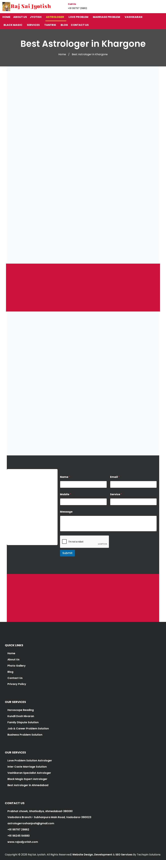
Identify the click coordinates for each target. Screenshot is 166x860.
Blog (10, 672)
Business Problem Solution (24, 735)
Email (115, 476)
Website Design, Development (92, 854)
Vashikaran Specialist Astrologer (29, 773)
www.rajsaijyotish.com (22, 842)
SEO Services (123, 854)
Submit (67, 553)
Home (62, 54)
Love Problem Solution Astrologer (29, 760)
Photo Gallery (16, 666)
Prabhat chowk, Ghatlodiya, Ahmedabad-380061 (40, 811)
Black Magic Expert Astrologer (27, 779)
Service (116, 494)
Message (66, 511)
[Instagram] (156, 6)
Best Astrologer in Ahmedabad (27, 785)
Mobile (65, 494)
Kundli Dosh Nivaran (20, 716)
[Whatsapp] (162, 6)
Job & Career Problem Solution (28, 728)
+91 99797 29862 (20, 537)
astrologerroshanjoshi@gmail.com (30, 823)
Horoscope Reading (20, 710)
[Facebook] (150, 6)
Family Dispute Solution (23, 722)
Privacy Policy (16, 684)
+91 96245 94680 (18, 836)
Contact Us (15, 678)
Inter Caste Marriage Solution (27, 767)
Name (65, 476)
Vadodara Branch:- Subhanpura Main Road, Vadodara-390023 (49, 817)
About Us (13, 659)
